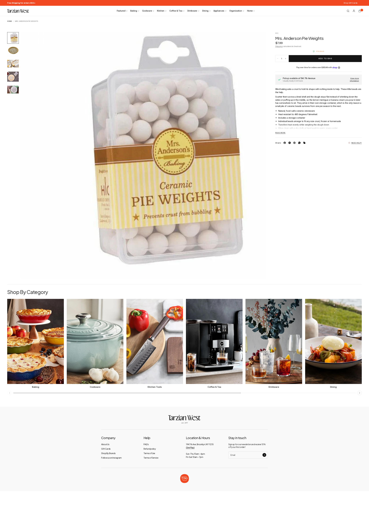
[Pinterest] (295, 143)
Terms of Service (151, 457)
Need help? (356, 143)
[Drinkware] (273, 341)
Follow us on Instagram (111, 457)
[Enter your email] (264, 455)
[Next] (259, 155)
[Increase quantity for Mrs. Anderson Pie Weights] (285, 58)
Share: (278, 143)
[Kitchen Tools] (154, 341)
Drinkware (192, 11)
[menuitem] (21, 3)
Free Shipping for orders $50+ (21, 3)
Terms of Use (149, 453)
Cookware (147, 11)
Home (250, 11)
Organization (235, 11)
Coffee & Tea (175, 11)
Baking (133, 11)
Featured (121, 11)
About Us (105, 444)
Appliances (218, 11)
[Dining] (333, 341)
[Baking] (35, 341)
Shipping (279, 46)
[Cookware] (95, 341)
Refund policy (150, 448)
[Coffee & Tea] (214, 341)
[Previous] (28, 155)
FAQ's (146, 444)
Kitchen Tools (155, 387)
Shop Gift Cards (350, 3)
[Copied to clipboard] (305, 143)
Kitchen (160, 11)
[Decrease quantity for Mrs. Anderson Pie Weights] (277, 58)
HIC (276, 33)
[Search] (348, 11)
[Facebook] (285, 143)
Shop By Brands (108, 453)
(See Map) (190, 447)
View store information (354, 79)
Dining (205, 11)
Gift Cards (106, 448)
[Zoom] (260, 38)
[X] (290, 143)
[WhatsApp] (300, 143)
